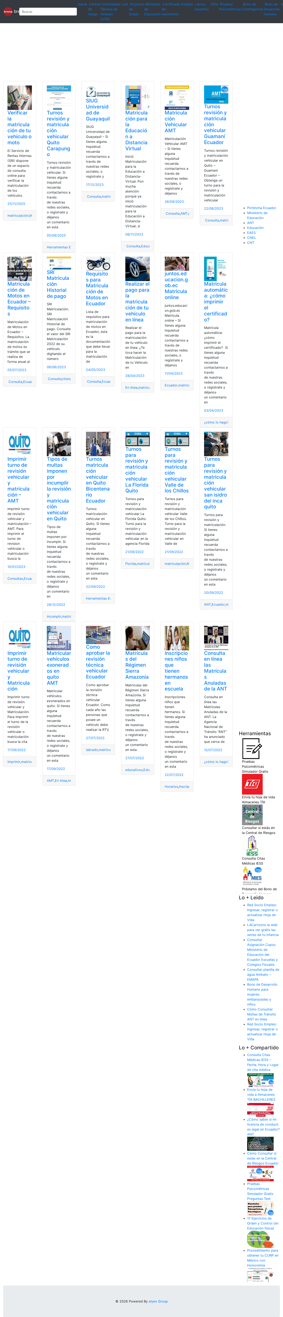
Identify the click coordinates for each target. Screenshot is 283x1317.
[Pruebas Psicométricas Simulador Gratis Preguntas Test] (260, 1208)
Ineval (82, 4)
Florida (130, 564)
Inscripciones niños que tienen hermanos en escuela (176, 671)
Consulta (93, 196)
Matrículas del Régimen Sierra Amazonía (137, 665)
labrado (92, 750)
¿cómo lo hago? (216, 422)
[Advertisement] (124, 52)
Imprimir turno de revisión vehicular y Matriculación (18, 671)
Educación (149, 246)
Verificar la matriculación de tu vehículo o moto (19, 128)
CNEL (251, 238)
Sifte (214, 4)
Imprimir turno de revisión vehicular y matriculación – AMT (18, 480)
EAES (251, 233)
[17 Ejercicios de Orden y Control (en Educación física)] (260, 1239)
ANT (207, 604)
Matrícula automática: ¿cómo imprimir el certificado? (216, 302)
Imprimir (13, 762)
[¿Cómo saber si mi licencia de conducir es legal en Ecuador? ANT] (260, 1143)
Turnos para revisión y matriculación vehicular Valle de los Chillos (177, 470)
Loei (124, 4)
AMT (184, 213)
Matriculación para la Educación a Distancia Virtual (136, 131)
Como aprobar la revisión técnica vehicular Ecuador (98, 662)
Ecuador (29, 382)
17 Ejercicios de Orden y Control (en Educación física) (262, 1223)
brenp (14, 11)
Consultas (15, 578)
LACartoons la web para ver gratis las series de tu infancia (263, 930)
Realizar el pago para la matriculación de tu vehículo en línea (137, 302)
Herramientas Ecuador (64, 247)
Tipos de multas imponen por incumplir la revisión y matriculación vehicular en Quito (59, 489)
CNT (250, 243)
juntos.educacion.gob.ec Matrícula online (176, 285)
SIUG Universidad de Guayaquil (98, 109)
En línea (131, 387)
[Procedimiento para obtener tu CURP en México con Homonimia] (260, 1275)
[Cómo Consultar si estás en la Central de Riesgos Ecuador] (260, 1173)
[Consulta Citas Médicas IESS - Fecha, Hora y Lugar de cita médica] (260, 1079)
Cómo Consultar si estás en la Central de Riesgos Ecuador (262, 1158)
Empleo (187, 4)
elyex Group (158, 1301)
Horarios (171, 786)
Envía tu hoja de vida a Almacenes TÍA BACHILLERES (261, 1094)
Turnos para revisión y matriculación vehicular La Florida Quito (137, 470)
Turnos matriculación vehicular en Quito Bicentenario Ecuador (98, 480)
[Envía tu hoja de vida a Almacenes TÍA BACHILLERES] (260, 1109)
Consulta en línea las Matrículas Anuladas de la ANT (215, 671)
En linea (61, 780)
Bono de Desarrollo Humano (272, 9)
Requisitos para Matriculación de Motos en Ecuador (97, 289)
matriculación (18, 215)
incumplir (54, 616)
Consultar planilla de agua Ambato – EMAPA (263, 974)
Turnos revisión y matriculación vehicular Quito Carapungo (58, 134)
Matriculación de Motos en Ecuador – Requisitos (19, 299)
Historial (69, 379)
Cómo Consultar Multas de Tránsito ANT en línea (261, 1014)
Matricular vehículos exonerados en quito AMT (59, 668)
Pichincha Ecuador (261, 208)
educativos (134, 770)
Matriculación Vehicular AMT (176, 122)
